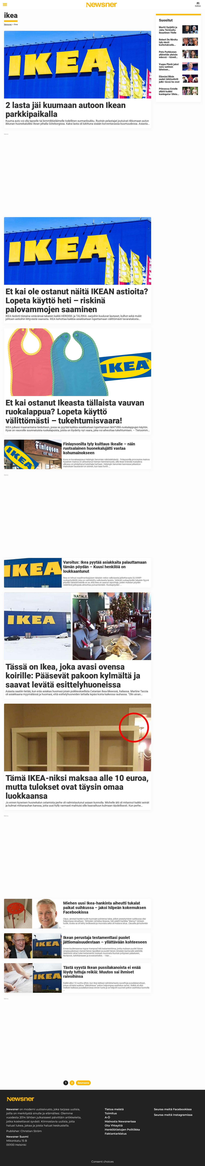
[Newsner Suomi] (101, 5)
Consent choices (102, 1161)
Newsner (8, 24)
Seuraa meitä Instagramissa (173, 1115)
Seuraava (83, 1082)
